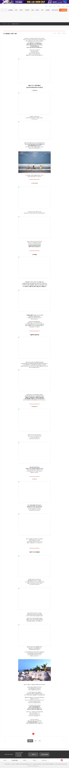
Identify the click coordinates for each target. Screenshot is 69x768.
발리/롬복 (11, 10)
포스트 (54, 6)
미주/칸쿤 (27, 10)
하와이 (21, 10)
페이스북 (59, 760)
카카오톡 (56, 760)
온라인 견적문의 (44, 754)
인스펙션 (63, 6)
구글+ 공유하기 (33, 734)
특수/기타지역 (55, 10)
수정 (35, 740)
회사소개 (4, 760)
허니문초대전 (63, 10)
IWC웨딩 (67, 6)
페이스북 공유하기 (31, 734)
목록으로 (30, 740)
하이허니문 (34, 6)
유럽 (32, 10)
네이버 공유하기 (38, 734)
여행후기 (58, 6)
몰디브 (37, 10)
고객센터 (50, 6)
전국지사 (33, 754)
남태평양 (47, 10)
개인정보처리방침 (15, 760)
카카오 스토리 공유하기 (36, 734)
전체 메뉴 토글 (4, 10)
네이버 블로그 (64, 760)
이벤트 (46, 6)
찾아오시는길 (44, 760)
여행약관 (24, 760)
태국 (16, 10)
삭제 (40, 740)
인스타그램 (62, 760)
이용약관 (34, 760)
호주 (42, 10)
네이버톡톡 (54, 760)
